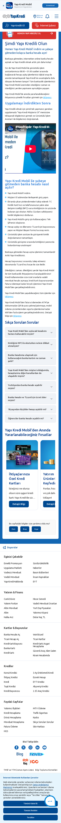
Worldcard (38, 634)
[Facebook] (16, 747)
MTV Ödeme (39, 708)
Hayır (36, 529)
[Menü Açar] (56, 16)
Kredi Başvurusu (12, 691)
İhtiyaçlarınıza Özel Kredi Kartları (19, 478)
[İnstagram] (30, 747)
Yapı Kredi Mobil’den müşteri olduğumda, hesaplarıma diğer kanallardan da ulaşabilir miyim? (28, 373)
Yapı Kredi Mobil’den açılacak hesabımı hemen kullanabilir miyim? (27, 332)
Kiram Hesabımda (41, 655)
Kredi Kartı (9, 653)
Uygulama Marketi (13, 568)
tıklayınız (47, 97)
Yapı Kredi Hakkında (13, 581)
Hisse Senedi (39, 599)
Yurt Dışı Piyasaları (42, 608)
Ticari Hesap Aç (11, 639)
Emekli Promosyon (13, 563)
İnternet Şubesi (48, 25)
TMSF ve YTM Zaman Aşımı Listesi (19, 770)
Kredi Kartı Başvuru (13, 643)
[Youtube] (44, 747)
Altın (6, 612)
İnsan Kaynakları (41, 577)
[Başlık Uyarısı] (47, 16)
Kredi (6, 682)
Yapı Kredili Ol (18, 25)
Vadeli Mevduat (11, 577)
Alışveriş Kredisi (40, 686)
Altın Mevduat (11, 608)
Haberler (37, 568)
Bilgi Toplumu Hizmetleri (46, 770)
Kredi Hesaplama (12, 713)
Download (50, 5)
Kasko (36, 717)
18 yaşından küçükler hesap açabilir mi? (27, 409)
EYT (35, 581)
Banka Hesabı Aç (12, 634)
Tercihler (30, 817)
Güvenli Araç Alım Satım (44, 651)
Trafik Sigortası (40, 713)
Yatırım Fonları (11, 603)
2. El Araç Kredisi (41, 691)
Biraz (25, 529)
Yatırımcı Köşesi (40, 612)
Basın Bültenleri (41, 572)
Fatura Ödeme (11, 726)
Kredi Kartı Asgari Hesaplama (41, 645)
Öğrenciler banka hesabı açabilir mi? (26, 418)
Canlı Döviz (9, 599)
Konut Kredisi (10, 673)
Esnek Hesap (39, 677)
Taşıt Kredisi (10, 686)
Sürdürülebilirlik (41, 563)
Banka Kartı (9, 648)
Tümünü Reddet (30, 810)
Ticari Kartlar (39, 639)
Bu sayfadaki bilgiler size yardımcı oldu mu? (29, 524)
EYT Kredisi (38, 682)
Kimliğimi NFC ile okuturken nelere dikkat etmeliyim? (28, 344)
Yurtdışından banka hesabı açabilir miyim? (25, 386)
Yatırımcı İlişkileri (12, 708)
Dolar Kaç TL (39, 617)
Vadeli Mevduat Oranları (45, 603)
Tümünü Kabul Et (30, 803)
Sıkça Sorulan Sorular (43, 722)
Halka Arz (8, 617)
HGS (6, 731)
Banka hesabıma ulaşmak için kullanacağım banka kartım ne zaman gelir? (27, 358)
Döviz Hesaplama (12, 717)
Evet (13, 529)
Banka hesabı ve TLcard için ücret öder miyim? (27, 398)
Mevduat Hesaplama (14, 722)
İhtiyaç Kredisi (11, 677)
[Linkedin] (37, 747)
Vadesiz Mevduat (12, 572)
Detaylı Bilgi (19, 504)
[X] (23, 747)
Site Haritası (39, 726)
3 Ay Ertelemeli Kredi (43, 673)
